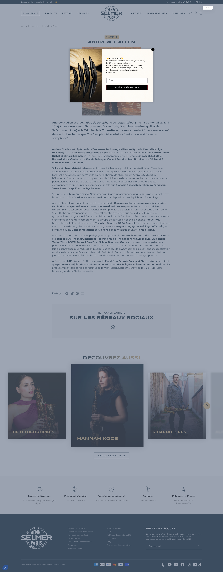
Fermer (11, 559)
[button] (5, 568)
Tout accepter (47, 559)
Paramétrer (29, 559)
